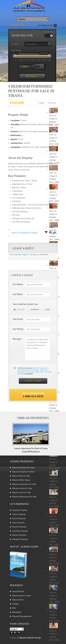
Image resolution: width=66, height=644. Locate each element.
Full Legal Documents (37, 131)
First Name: (18, 284)
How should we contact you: (25, 304)
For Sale (35, 147)
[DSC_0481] (53, 131)
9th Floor (23, 131)
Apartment (26, 147)
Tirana (23, 120)
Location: (15, 44)
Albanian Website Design (30, 638)
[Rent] (38, 67)
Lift (12, 127)
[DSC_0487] (53, 189)
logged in (26, 254)
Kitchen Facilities (45, 124)
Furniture (33, 124)
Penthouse (44, 147)
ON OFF (48, 39)
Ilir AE (20, 139)
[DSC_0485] (53, 170)
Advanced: (49, 32)
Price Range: (16, 50)
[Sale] (25, 67)
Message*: (17, 339)
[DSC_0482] (53, 112)
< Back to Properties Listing (23, 233)
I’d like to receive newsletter (34, 371)
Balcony (24, 124)
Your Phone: (18, 329)
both (48, 309)
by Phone (35, 309)
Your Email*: (18, 319)
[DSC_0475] (53, 265)
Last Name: (18, 294)
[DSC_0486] (53, 208)
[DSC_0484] (53, 150)
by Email (20, 309)
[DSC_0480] (53, 227)
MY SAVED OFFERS (47, 25)
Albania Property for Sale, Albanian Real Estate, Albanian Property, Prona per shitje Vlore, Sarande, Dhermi (34, 371)
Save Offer (46, 232)
